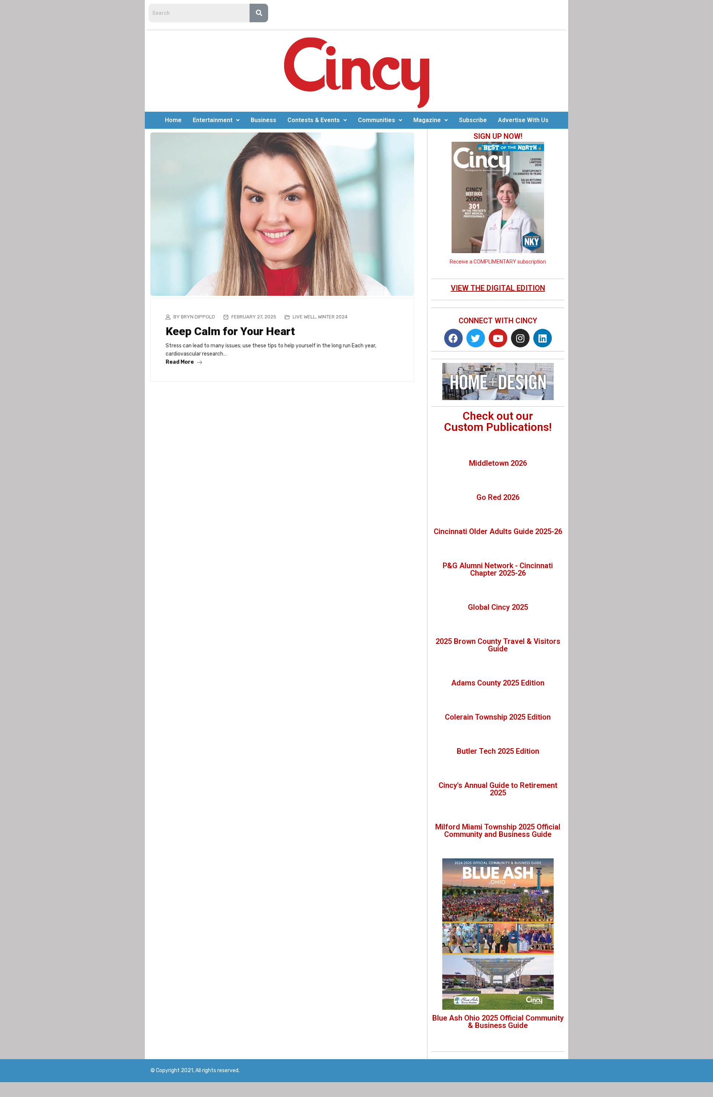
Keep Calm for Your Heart (230, 331)
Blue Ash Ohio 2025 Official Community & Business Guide (498, 1022)
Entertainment (212, 120)
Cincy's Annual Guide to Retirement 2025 (498, 789)
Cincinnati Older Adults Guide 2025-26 (498, 531)
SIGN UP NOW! (497, 136)
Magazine (427, 120)
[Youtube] (498, 338)
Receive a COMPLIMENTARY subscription (498, 262)
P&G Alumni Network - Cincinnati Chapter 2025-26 (498, 569)
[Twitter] (475, 338)
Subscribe (473, 120)
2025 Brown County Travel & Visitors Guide (498, 645)
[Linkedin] (542, 338)
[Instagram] (520, 338)
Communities (376, 120)
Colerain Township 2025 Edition (498, 717)
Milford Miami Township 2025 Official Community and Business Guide (497, 830)
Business (263, 120)
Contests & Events (313, 120)
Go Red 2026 (498, 497)
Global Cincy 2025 (498, 607)
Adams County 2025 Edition (497, 682)
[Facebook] (453, 338)
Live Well (304, 317)
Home (173, 120)
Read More (180, 362)
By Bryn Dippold (194, 317)
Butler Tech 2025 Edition (498, 751)
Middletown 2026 (498, 463)
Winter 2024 (333, 317)
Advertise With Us (523, 120)
